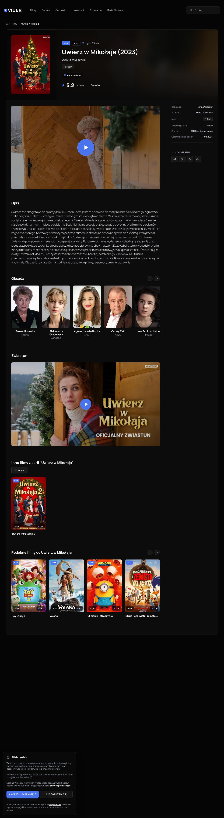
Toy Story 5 (18, 616)
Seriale (46, 10)
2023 (76, 43)
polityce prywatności (60, 785)
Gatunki (60, 10)
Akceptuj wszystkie (22, 794)
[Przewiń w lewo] (150, 278)
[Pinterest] (190, 159)
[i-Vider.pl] (13, 10)
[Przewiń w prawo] (157, 278)
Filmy (33, 10)
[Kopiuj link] (198, 159)
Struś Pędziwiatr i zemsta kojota (142, 616)
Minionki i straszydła (100, 616)
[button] (85, 147)
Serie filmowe (115, 10)
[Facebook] (175, 159)
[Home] (7, 24)
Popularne (95, 10)
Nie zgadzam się (56, 794)
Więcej (21, 470)
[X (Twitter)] (182, 159)
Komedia (68, 67)
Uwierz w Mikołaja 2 (23, 533)
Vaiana (54, 616)
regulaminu (55, 804)
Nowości (79, 10)
